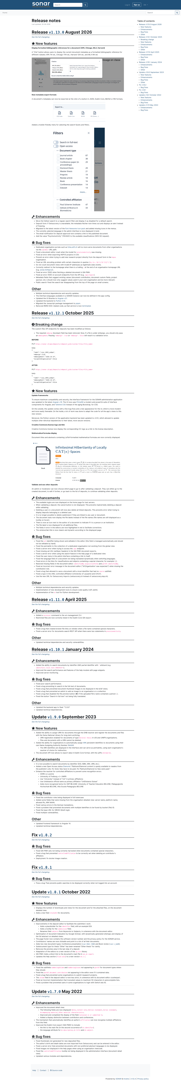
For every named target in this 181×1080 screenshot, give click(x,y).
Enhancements (146, 29)
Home (5, 13)
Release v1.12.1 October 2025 (150, 37)
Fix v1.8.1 (142, 90)
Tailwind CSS (60, 405)
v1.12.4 (133, 1079)
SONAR (118, 1079)
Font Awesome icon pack (75, 228)
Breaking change (147, 39)
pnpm (78, 303)
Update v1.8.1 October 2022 (150, 95)
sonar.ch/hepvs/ (46, 270)
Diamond (66, 766)
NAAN (70, 745)
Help (34, 1070)
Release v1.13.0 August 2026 (150, 24)
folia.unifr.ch (72, 247)
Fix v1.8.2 (142, 85)
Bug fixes (144, 32)
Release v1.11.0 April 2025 (149, 52)
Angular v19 (57, 402)
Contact (43, 1070)
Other (143, 34)
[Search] (85, 5)
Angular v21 (62, 298)
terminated (86, 306)
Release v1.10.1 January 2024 (150, 62)
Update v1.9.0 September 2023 (151, 72)
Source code (57, 1070)
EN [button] (145, 5)
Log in (127, 5)
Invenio (126, 1079)
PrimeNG (80, 402)
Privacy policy (143, 1079)
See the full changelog (40, 37)
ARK (84, 743)
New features (146, 27)
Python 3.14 (60, 301)
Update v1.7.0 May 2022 (148, 105)
